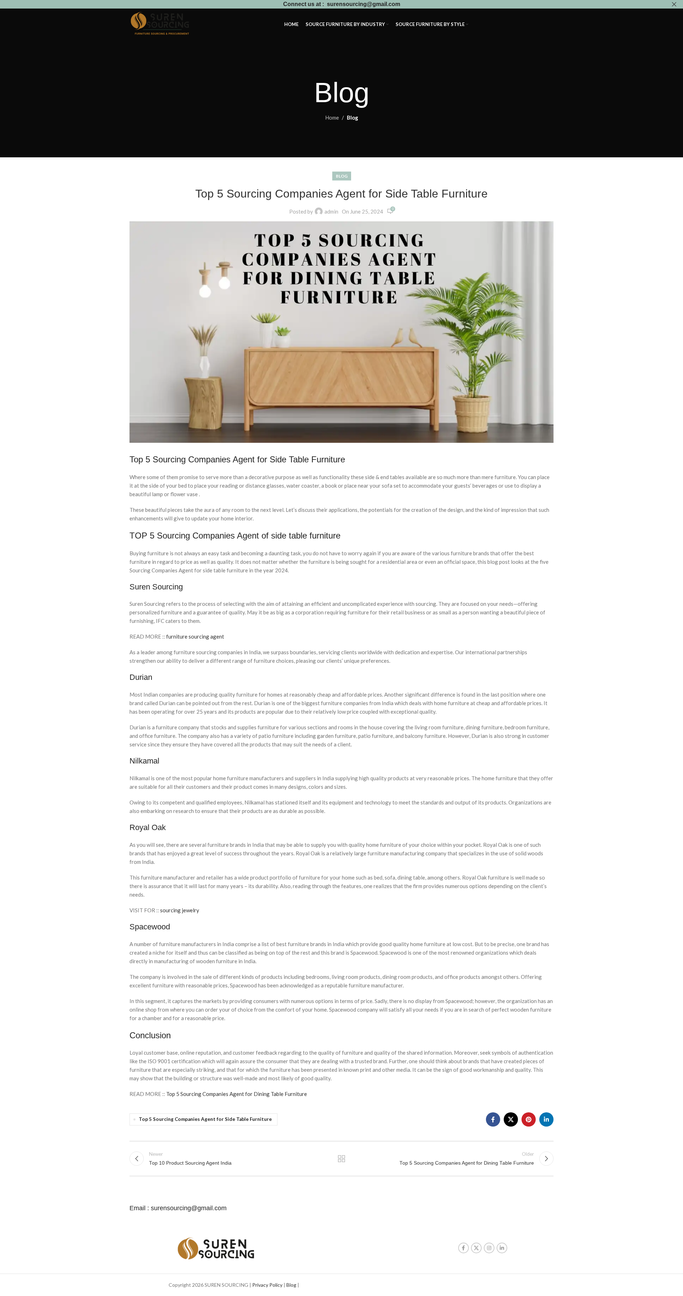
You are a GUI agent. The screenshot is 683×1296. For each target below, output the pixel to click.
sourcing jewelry (179, 910)
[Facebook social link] (493, 1119)
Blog (352, 117)
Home (332, 117)
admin (331, 211)
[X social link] (511, 1119)
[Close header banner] (674, 4)
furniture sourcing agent (195, 636)
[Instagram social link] (489, 1248)
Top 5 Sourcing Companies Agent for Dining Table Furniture (236, 1094)
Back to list (342, 1158)
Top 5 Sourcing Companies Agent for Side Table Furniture (205, 1119)
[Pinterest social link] (528, 1119)
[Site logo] (160, 24)
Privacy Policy (267, 1285)
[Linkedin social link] (546, 1119)
